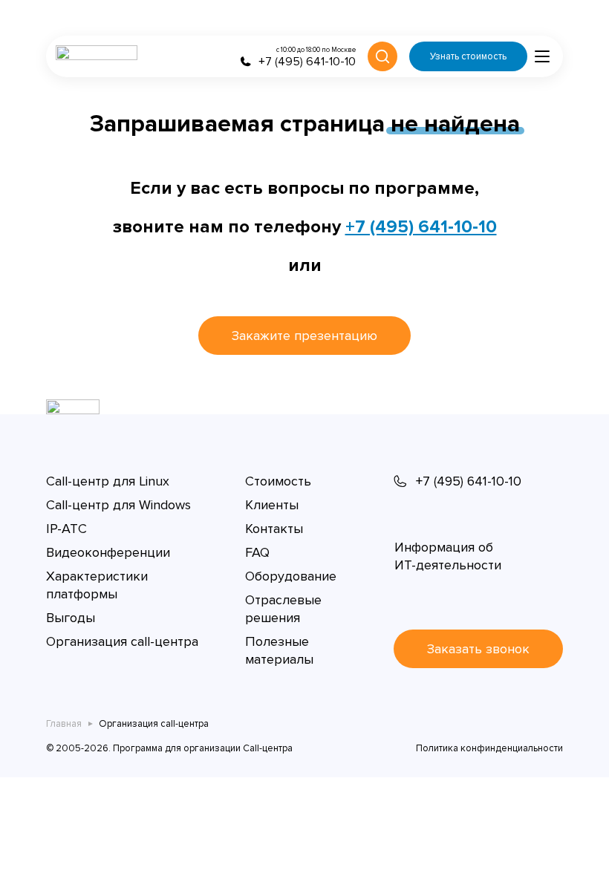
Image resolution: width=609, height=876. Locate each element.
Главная (64, 724)
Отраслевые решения (283, 609)
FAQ (257, 552)
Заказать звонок (478, 649)
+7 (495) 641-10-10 (421, 227)
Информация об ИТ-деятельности (447, 556)
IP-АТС (66, 528)
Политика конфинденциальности (489, 748)
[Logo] (96, 56)
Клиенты (272, 505)
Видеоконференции (108, 552)
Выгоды (70, 617)
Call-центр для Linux (107, 481)
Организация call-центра (122, 641)
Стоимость (278, 481)
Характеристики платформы (97, 585)
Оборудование (290, 576)
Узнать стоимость (468, 56)
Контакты (274, 528)
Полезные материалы (279, 650)
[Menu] (542, 56)
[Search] (382, 56)
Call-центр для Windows (118, 505)
